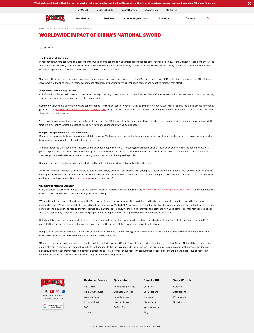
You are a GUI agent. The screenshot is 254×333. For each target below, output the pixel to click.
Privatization (180, 297)
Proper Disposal (122, 302)
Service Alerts (151, 10)
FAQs (87, 307)
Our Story (149, 286)
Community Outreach (136, 18)
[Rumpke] (55, 18)
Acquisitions (179, 292)
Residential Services (124, 286)
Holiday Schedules (93, 292)
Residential (82, 18)
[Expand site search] (208, 18)
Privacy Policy (145, 326)
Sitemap (156, 326)
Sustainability (151, 297)
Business (109, 18)
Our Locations (151, 292)
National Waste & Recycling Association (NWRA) (168, 189)
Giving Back (150, 302)
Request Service (129, 10)
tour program (82, 178)
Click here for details (204, 3)
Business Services (123, 292)
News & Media (151, 307)
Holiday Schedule (104, 10)
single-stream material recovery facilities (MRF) (81, 109)
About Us (164, 18)
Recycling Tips (121, 297)
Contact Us (171, 10)
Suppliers (178, 302)
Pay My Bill (82, 10)
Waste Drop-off (92, 297)
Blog (146, 312)
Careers (190, 18)
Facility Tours (121, 307)
